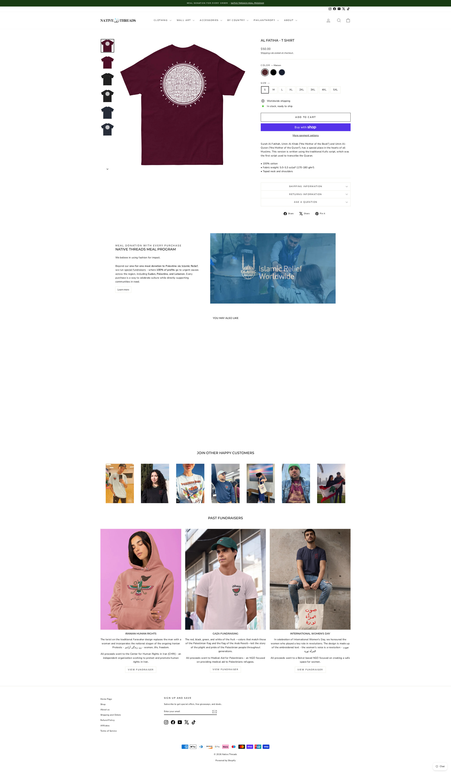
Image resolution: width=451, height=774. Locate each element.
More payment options (306, 135)
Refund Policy (107, 720)
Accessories (210, 20)
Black (273, 72)
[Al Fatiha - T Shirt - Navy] (135, 430)
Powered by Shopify (225, 760)
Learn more (123, 289)
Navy (281, 72)
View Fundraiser (141, 669)
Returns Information (305, 194)
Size (265, 83)
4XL (324, 89)
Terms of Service (108, 730)
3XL (313, 89)
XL (291, 89)
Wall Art (184, 20)
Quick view (130, 414)
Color (271, 65)
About (289, 20)
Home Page (106, 699)
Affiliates (105, 725)
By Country (236, 20)
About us (105, 709)
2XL (301, 89)
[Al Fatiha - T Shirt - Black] (130, 430)
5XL (335, 89)
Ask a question (305, 202)
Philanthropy (265, 20)
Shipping (265, 53)
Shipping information (305, 186)
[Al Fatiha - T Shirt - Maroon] (125, 430)
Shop (103, 704)
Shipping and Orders (110, 714)
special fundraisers (135, 270)
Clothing (161, 20)
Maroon (264, 72)
